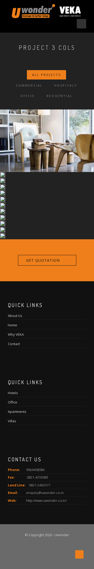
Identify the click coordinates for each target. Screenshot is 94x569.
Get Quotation (43, 260)
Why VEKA (16, 334)
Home (12, 325)
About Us (15, 315)
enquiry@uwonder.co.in (45, 492)
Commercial (29, 85)
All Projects (46, 75)
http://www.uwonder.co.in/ (46, 500)
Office (27, 96)
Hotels (13, 392)
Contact (14, 343)
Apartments (17, 411)
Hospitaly (65, 85)
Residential (59, 96)
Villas (12, 421)
